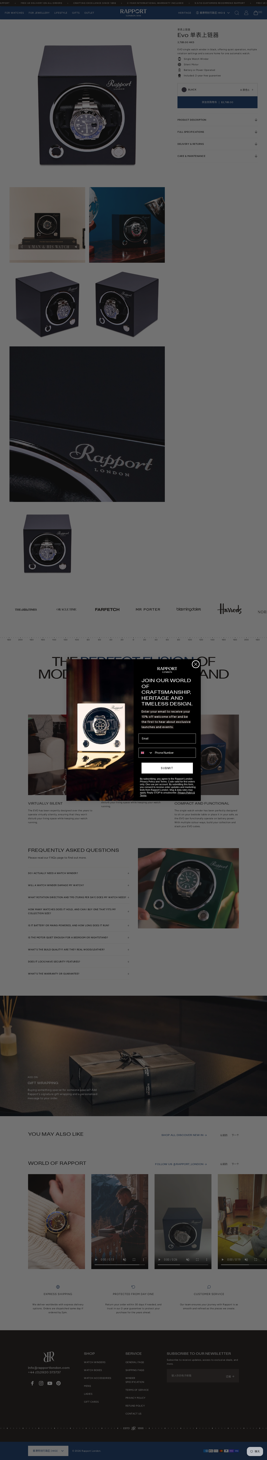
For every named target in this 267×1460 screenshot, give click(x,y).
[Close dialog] (195, 664)
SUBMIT (167, 768)
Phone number (148, 745)
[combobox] (146, 752)
